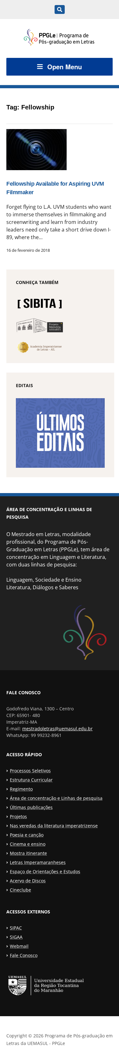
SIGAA (16, 937)
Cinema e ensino (27, 844)
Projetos (18, 816)
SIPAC (16, 928)
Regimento (21, 789)
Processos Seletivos (30, 771)
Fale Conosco (23, 955)
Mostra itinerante (28, 853)
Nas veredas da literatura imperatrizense (54, 826)
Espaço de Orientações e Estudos (45, 871)
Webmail (19, 946)
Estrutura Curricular (31, 780)
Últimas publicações (31, 807)
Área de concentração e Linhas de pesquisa (56, 798)
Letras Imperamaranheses (38, 862)
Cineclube (20, 890)
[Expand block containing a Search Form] (60, 9)
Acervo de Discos (28, 881)
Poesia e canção (26, 835)
